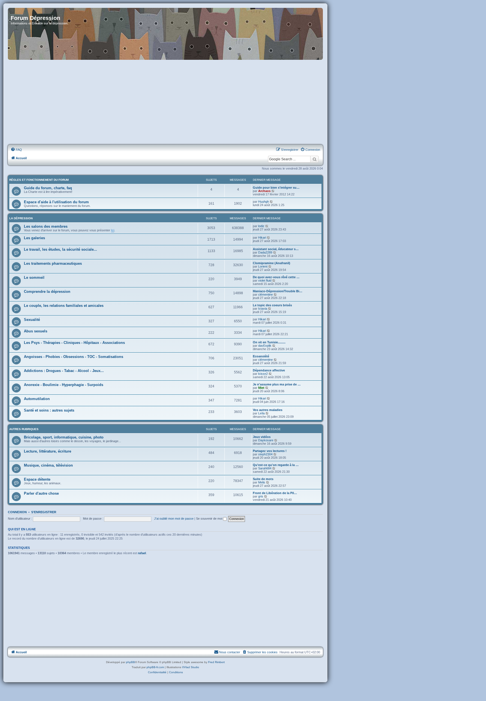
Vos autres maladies (267, 410)
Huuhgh (263, 201)
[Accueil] (165, 34)
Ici (112, 230)
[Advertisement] (165, 102)
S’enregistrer (43, 512)
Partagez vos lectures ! (270, 451)
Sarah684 (264, 468)
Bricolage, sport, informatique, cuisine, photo (64, 437)
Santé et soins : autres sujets (49, 410)
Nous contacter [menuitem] (229, 652)
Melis (261, 482)
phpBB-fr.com (155, 667)
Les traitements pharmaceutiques (53, 263)
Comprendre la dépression (47, 291)
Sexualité (32, 320)
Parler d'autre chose (41, 493)
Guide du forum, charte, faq (48, 188)
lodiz (261, 226)
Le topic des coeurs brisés (272, 305)
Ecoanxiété (261, 356)
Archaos (264, 191)
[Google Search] (314, 159)
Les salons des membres (46, 226)
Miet (261, 387)
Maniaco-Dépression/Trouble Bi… (277, 291)
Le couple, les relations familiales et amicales (64, 305)
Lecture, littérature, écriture (47, 451)
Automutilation (37, 399)
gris (260, 496)
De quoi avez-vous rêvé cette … (276, 277)
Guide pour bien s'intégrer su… (276, 187)
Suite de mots (263, 479)
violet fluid (264, 280)
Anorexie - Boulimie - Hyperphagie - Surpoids (63, 385)
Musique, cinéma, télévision (48, 465)
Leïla (261, 413)
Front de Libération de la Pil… (275, 493)
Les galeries (34, 238)
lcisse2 (263, 373)
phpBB (130, 662)
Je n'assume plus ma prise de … (277, 384)
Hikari (262, 237)
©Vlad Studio (190, 667)
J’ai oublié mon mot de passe (174, 518)
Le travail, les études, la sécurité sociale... (60, 249)
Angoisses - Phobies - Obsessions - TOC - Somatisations (73, 357)
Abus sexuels (35, 331)
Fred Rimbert (216, 662)
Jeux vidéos (262, 437)
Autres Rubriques (24, 429)
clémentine (265, 294)
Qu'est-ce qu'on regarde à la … (276, 465)
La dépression (21, 218)
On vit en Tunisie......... (269, 342)
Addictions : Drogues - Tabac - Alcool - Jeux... (64, 371)
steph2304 (265, 454)
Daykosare (265, 440)
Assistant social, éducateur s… (276, 249)
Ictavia (262, 308)
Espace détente (37, 479)
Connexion (17, 512)
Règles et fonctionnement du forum (39, 179)
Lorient (262, 266)
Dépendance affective (269, 370)
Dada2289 (265, 252)
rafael (142, 553)
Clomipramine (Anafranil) (271, 263)
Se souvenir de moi (209, 518)
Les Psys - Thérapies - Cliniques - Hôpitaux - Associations (74, 343)
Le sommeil (34, 277)
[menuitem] (16, 149)
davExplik (264, 345)
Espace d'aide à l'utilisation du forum (56, 202)
